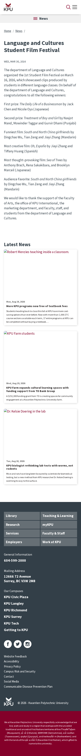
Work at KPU (51, 542)
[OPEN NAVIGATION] (74, 7)
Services (12, 533)
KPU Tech (11, 623)
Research (13, 524)
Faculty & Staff (53, 533)
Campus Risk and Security (19, 671)
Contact (9, 676)
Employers (14, 542)
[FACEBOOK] (8, 644)
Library (11, 516)
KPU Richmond (15, 610)
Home (7, 31)
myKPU (47, 524)
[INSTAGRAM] (27, 644)
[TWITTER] (18, 644)
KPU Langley (14, 603)
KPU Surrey (13, 616)
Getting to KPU (16, 630)
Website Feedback (15, 656)
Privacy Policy (12, 666)
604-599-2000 (15, 560)
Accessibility (11, 661)
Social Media (11, 681)
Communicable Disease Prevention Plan (28, 686)
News (18, 31)
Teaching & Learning (58, 516)
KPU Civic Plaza (16, 597)
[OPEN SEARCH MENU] (68, 7)
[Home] (30, 7)
